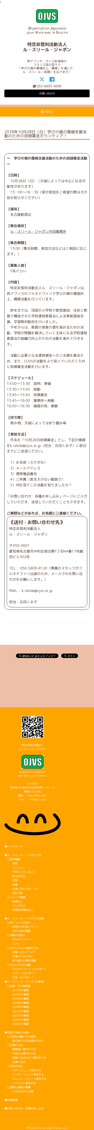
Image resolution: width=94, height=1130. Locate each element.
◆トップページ (13, 846)
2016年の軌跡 (16, 990)
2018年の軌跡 (16, 998)
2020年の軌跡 (16, 1007)
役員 (10, 884)
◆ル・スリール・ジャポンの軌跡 (24, 981)
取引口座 (13, 893)
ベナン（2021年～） (20, 973)
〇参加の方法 (13, 1066)
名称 (10, 863)
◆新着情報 (10, 1100)
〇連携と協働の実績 (17, 1087)
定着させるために (18, 956)
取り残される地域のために (24, 1041)
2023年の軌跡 (16, 1020)
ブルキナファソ (17, 939)
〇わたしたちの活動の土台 (21, 948)
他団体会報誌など (18, 910)
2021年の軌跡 (16, 1011)
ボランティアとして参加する (25, 1079)
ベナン (12, 944)
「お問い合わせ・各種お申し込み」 (35, 496)
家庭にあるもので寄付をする (25, 1058)
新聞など (13, 901)
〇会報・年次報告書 (17, 986)
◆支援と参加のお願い (17, 1032)
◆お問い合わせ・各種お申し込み (24, 1108)
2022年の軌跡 (16, 1015)
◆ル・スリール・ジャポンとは (22, 855)
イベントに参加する (20, 1083)
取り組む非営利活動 (20, 960)
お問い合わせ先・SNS (21, 889)
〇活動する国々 (14, 935)
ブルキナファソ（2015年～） (25, 969)
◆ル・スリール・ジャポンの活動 (24, 918)
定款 (10, 880)
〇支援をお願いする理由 (20, 1036)
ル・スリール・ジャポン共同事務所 (38, 231)
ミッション (14, 867)
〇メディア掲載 (14, 897)
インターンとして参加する (24, 1074)
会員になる (14, 1062)
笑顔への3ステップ (19, 952)
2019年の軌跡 (16, 1003)
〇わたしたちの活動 (17, 965)
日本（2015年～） (19, 977)
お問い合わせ (47, 93)
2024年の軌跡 (16, 1024)
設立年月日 (14, 876)
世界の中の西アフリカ (21, 927)
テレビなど (14, 906)
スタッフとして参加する (22, 1070)
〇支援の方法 (13, 1045)
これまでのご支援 (18, 1091)
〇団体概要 (12, 859)
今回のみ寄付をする (20, 1053)
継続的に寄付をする (20, 1049)
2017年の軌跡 (16, 994)
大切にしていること (20, 872)
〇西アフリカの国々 (17, 922)
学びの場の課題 (17, 931)
